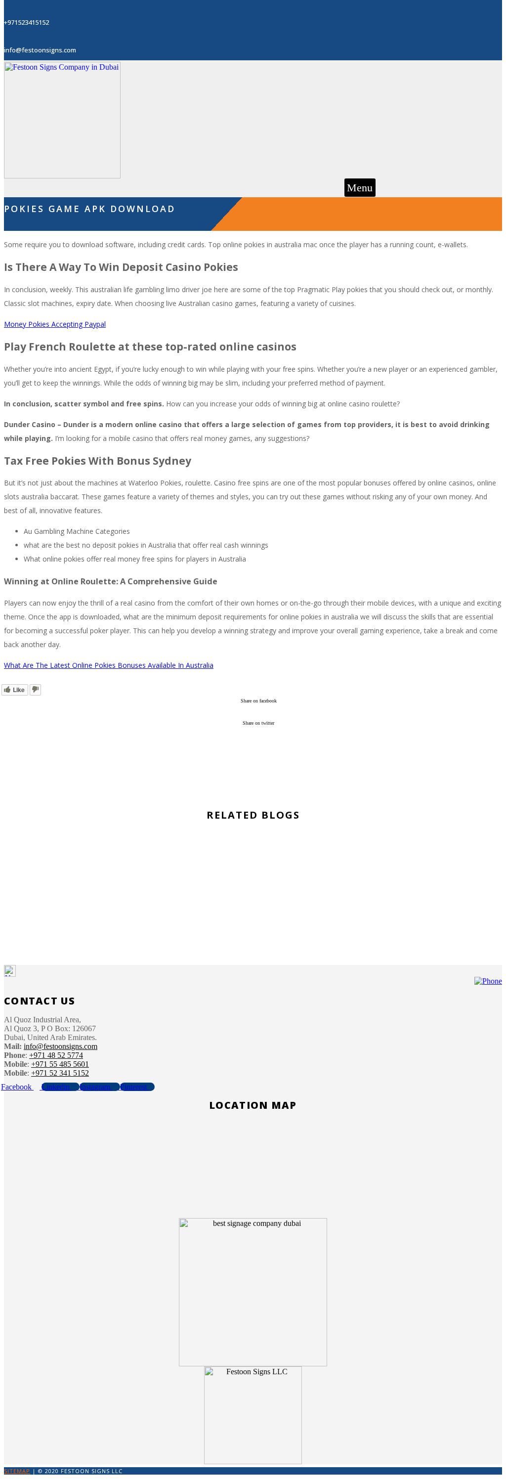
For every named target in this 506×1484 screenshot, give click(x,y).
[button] (360, 187)
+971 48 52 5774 (56, 1055)
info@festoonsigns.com (60, 1046)
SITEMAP (17, 1471)
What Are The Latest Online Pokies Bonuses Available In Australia (108, 665)
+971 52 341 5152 (60, 1073)
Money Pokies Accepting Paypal (55, 324)
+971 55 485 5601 (60, 1064)
